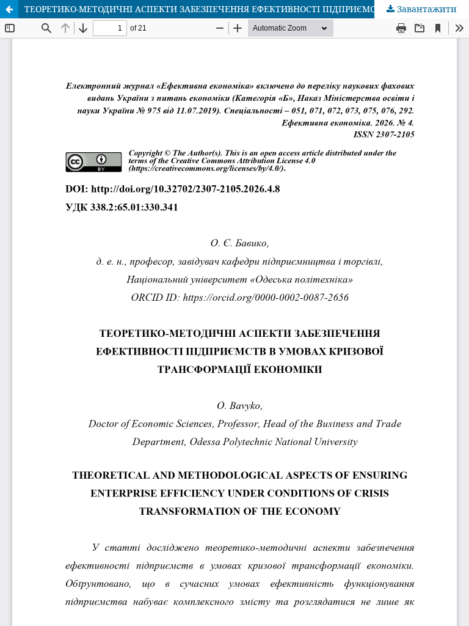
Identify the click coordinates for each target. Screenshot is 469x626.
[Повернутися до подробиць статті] (9, 9)
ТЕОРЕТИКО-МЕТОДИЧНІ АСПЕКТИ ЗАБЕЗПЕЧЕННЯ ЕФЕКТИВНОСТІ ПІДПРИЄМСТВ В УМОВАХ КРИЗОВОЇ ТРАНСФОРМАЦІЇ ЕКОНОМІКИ (246, 9)
